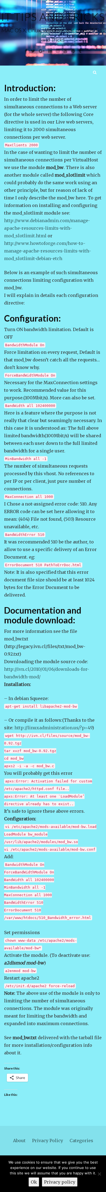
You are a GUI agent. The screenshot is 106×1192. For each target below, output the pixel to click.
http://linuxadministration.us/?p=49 (53, 727)
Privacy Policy (47, 1140)
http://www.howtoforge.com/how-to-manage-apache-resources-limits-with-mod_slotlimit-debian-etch (47, 251)
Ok (34, 1182)
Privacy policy (59, 1182)
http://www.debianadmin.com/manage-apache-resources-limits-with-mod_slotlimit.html (47, 228)
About (19, 1140)
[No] (99, 1174)
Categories (81, 1140)
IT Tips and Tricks (53, 16)
